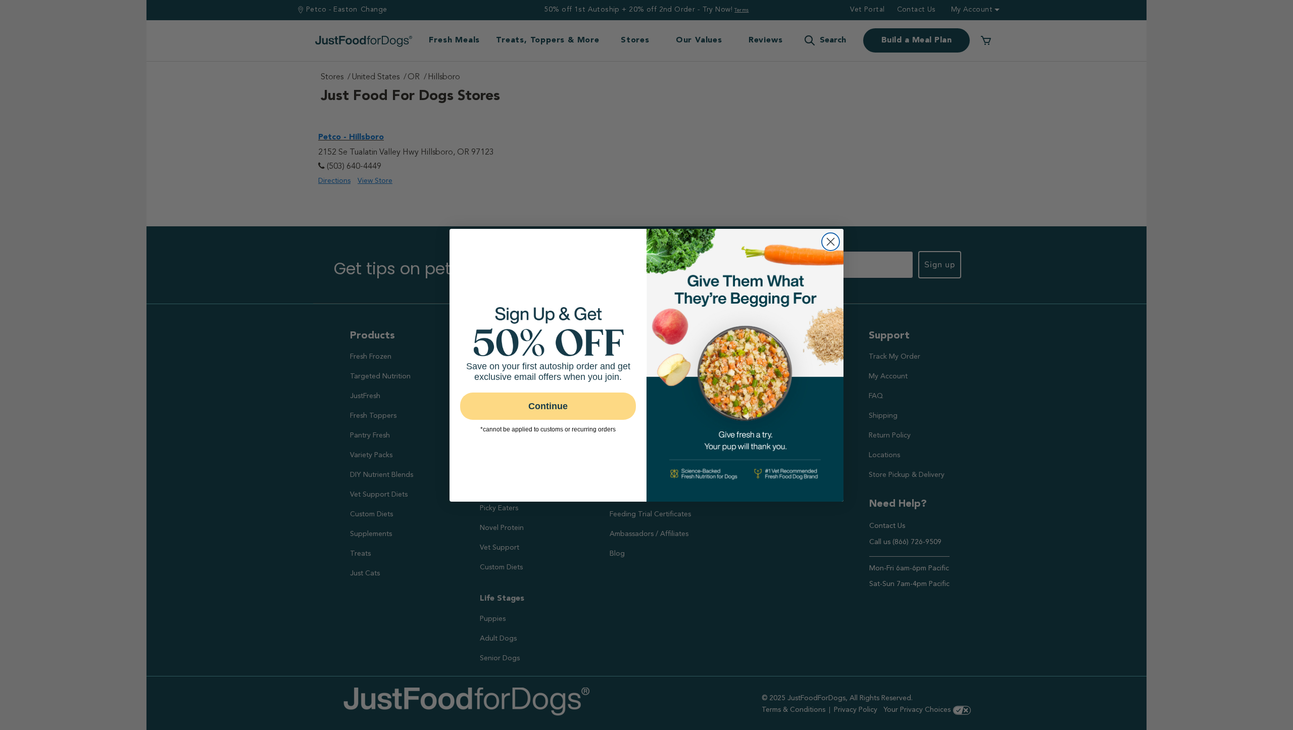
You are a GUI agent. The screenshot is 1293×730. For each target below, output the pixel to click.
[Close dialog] (830, 242)
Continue (548, 406)
